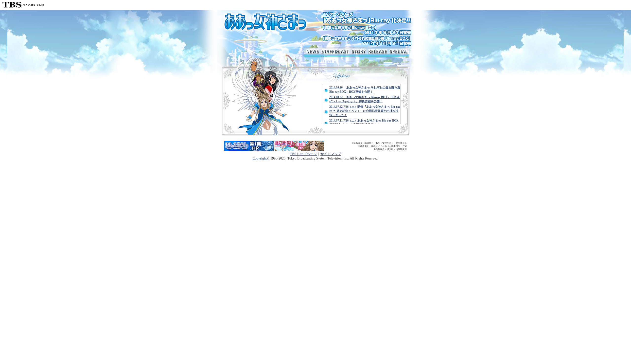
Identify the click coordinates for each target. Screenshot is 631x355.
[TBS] (23, 4)
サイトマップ (330, 154)
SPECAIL (401, 52)
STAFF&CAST (335, 52)
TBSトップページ (303, 154)
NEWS (311, 52)
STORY (358, 52)
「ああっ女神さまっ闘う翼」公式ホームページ (269, 22)
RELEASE (377, 52)
